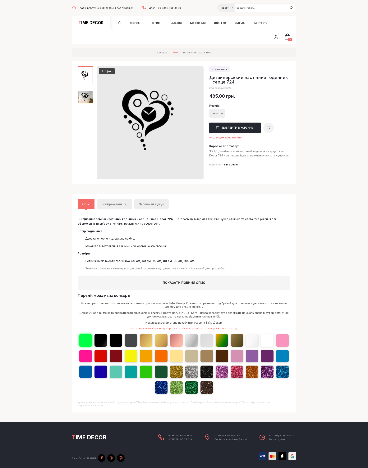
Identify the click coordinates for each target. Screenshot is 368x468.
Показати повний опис (184, 283)
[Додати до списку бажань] (268, 128)
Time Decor (91, 22)
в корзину (237, 127)
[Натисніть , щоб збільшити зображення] (150, 123)
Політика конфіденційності (230, 439)
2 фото (108, 71)
